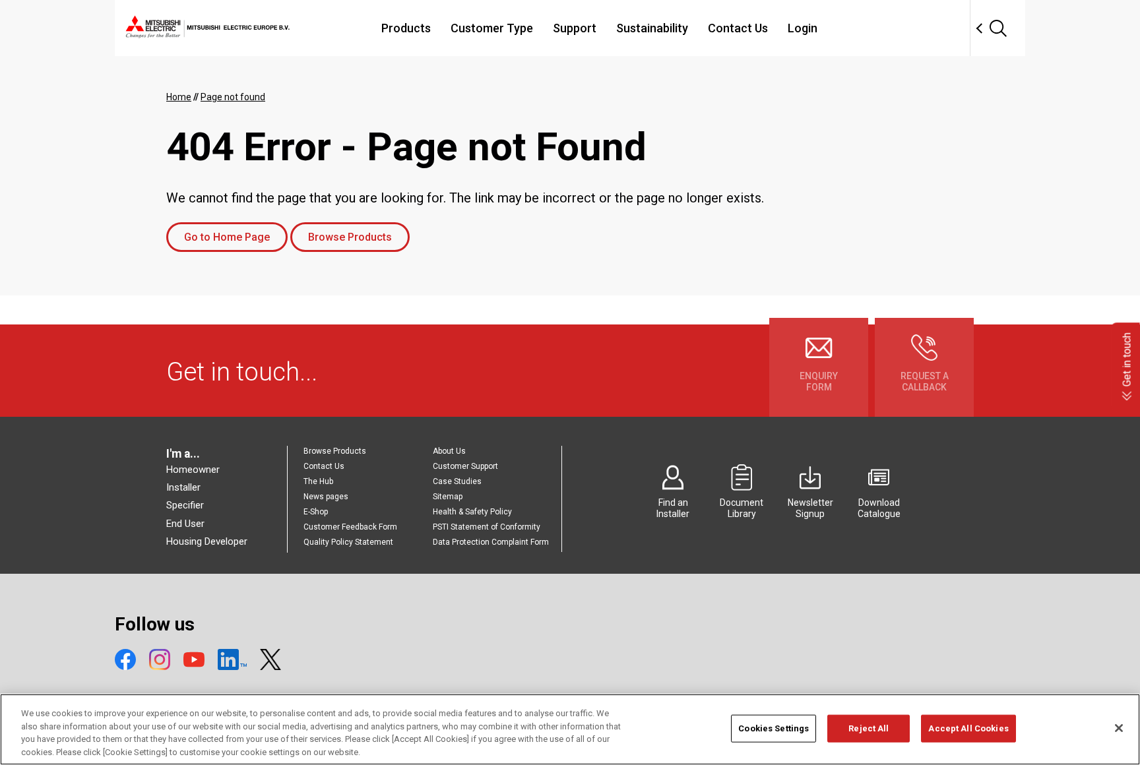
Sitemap (447, 496)
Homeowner (193, 469)
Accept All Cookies (968, 728)
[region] (570, 729)
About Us (449, 451)
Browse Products (350, 237)
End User (185, 524)
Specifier (185, 505)
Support (574, 28)
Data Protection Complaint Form (491, 542)
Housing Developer (206, 541)
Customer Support (465, 466)
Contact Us (738, 28)
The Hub (318, 481)
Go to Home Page (227, 237)
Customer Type (492, 28)
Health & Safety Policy (472, 511)
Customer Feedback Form (350, 527)
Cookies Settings (773, 728)
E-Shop (315, 511)
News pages (325, 496)
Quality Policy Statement (348, 542)
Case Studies (457, 481)
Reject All (868, 728)
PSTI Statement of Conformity (486, 527)
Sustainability (652, 28)
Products (406, 28)
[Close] (1118, 728)
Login (802, 28)
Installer (183, 487)
